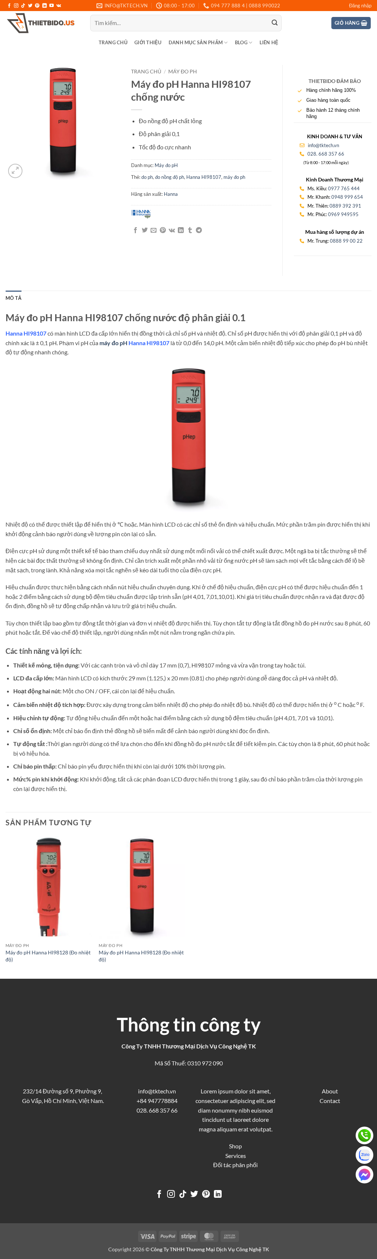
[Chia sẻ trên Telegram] (199, 230)
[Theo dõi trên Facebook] (9, 5)
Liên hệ (269, 42)
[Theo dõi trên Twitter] (30, 5)
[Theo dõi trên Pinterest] (37, 5)
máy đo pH (113, 342)
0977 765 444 (344, 188)
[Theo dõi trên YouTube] (51, 5)
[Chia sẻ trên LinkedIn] (181, 230)
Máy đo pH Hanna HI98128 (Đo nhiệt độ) (48, 956)
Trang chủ (113, 42)
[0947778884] (364, 1135)
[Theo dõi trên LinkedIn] (44, 5)
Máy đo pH (182, 71)
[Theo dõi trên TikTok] (23, 5)
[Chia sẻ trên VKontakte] (172, 230)
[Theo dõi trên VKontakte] (58, 5)
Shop (235, 1145)
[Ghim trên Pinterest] (163, 230)
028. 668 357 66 (325, 154)
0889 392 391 (345, 206)
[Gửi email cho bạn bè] (153, 230)
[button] (360, 5)
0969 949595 (343, 214)
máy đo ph (234, 177)
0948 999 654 (347, 197)
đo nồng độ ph (169, 177)
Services (235, 1155)
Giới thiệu (148, 42)
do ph (147, 177)
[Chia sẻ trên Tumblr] (190, 230)
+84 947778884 (157, 1100)
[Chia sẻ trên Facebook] (135, 230)
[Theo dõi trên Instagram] (16, 5)
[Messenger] (364, 1174)
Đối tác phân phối (235, 1164)
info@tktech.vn (323, 145)
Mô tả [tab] (13, 298)
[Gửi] (275, 23)
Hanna (171, 194)
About (330, 1091)
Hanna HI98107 (203, 177)
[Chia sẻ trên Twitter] (145, 230)
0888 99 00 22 (346, 241)
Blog (241, 42)
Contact (330, 1100)
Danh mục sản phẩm (196, 42)
